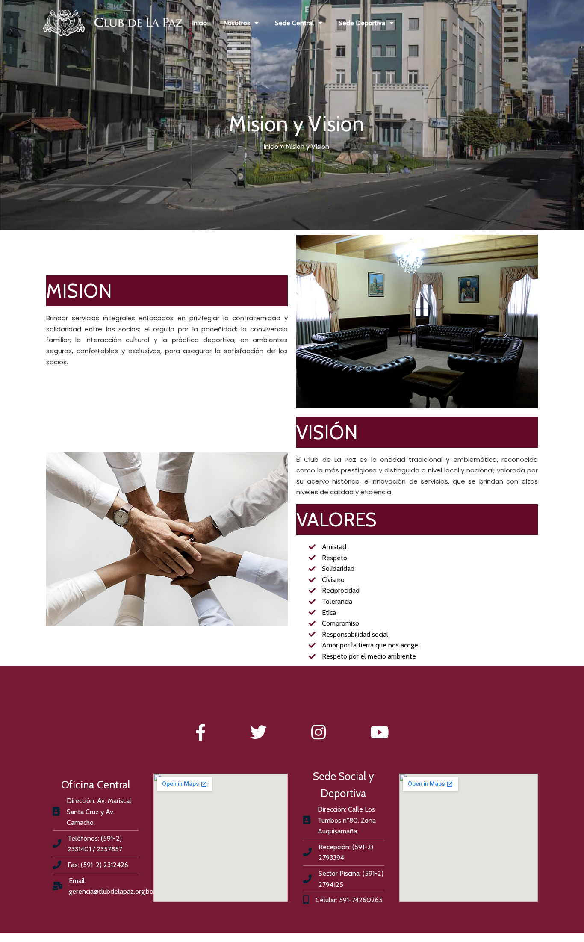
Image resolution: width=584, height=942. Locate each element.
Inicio (270, 146)
